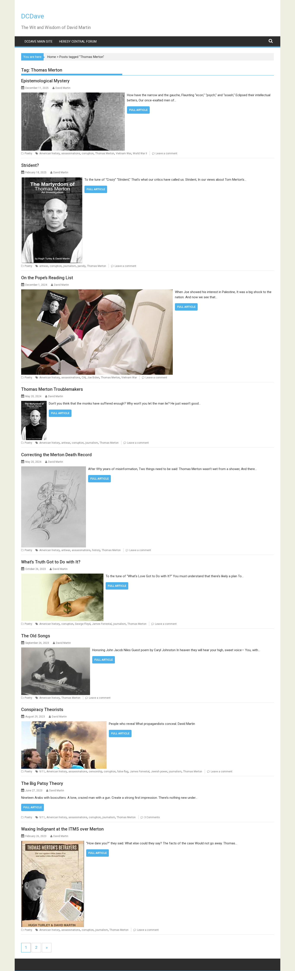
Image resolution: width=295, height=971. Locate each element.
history (96, 550)
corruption (88, 153)
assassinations (70, 153)
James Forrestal (102, 623)
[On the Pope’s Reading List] (97, 292)
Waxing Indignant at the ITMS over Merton (62, 829)
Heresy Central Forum (78, 41)
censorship (95, 771)
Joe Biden (93, 377)
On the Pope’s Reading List (47, 277)
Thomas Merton (104, 153)
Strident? (30, 165)
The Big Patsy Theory (42, 783)
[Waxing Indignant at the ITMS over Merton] (52, 843)
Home (51, 57)
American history (49, 153)
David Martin (63, 87)
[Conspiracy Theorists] (64, 724)
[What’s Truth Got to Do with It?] (62, 576)
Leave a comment (166, 153)
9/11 (42, 771)
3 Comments (152, 817)
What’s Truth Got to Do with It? (50, 561)
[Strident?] (51, 180)
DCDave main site (38, 41)
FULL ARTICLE (138, 110)
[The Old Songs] (55, 650)
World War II (140, 153)
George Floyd (82, 623)
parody (82, 266)
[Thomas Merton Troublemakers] (34, 403)
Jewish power (159, 771)
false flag (122, 771)
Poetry (28, 153)
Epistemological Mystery (45, 80)
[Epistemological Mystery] (73, 95)
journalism (69, 266)
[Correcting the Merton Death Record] (53, 469)
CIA (84, 377)
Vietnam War (123, 153)
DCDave (32, 16)
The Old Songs (35, 635)
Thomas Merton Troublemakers (52, 389)
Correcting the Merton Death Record (56, 454)
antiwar (43, 266)
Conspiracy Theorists (42, 709)
